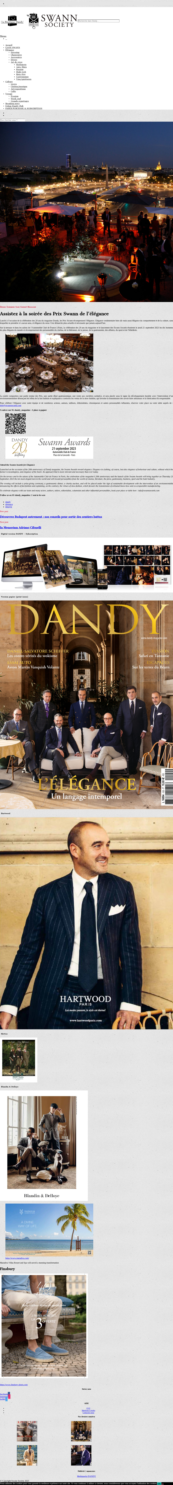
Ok (159, 1484)
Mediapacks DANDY (86, 1476)
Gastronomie (22, 77)
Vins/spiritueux (23, 79)
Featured (23, 307)
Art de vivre (16, 62)
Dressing (15, 52)
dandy (8, 502)
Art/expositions (18, 89)
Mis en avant (32, 307)
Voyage (8, 94)
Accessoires (16, 57)
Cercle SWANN (12, 47)
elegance (9, 504)
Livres (14, 84)
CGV (88, 1408)
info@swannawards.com (10, 405)
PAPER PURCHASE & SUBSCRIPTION (23, 108)
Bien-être (21, 74)
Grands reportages (20, 101)
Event (17, 307)
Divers (14, 59)
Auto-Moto (21, 67)
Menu (3, 36)
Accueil (8, 45)
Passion (19, 69)
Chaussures (16, 55)
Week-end (16, 98)
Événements (11, 307)
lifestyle (8, 507)
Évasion (14, 96)
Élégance (9, 50)
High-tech (21, 72)
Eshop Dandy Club (14, 106)
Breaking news (12, 103)
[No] (163, 1484)
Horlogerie (21, 64)
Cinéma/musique (19, 86)
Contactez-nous (88, 1413)
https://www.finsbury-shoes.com (14, 1385)
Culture (9, 81)
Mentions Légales (88, 1410)
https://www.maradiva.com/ (17, 1258)
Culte (13, 91)
